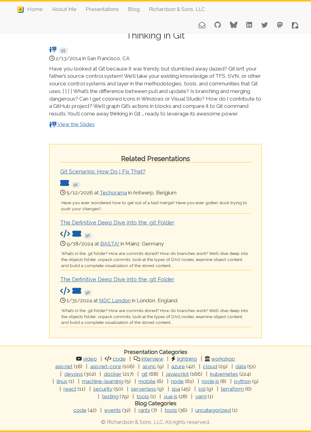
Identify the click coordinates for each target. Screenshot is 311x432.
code (119, 359)
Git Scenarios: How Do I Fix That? (102, 171)
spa (176, 389)
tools (143, 396)
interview (152, 359)
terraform (232, 389)
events (112, 410)
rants (144, 410)
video (90, 359)
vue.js (170, 396)
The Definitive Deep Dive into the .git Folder (117, 222)
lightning (187, 359)
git (63, 50)
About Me (64, 9)
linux (61, 381)
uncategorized (213, 410)
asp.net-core (105, 366)
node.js (210, 381)
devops (73, 374)
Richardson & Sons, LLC (177, 9)
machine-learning (102, 381)
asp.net (64, 366)
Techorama (113, 193)
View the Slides (75, 124)
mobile (147, 381)
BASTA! (109, 244)
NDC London (115, 300)
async (149, 366)
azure (178, 366)
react (69, 389)
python (242, 381)
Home (33, 9)
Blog (134, 9)
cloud (210, 366)
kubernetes (224, 374)
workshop (223, 359)
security (102, 389)
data (240, 366)
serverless (143, 389)
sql (201, 389)
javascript (177, 374)
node (177, 381)
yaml (201, 396)
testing (110, 396)
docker (112, 374)
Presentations (102, 9)
